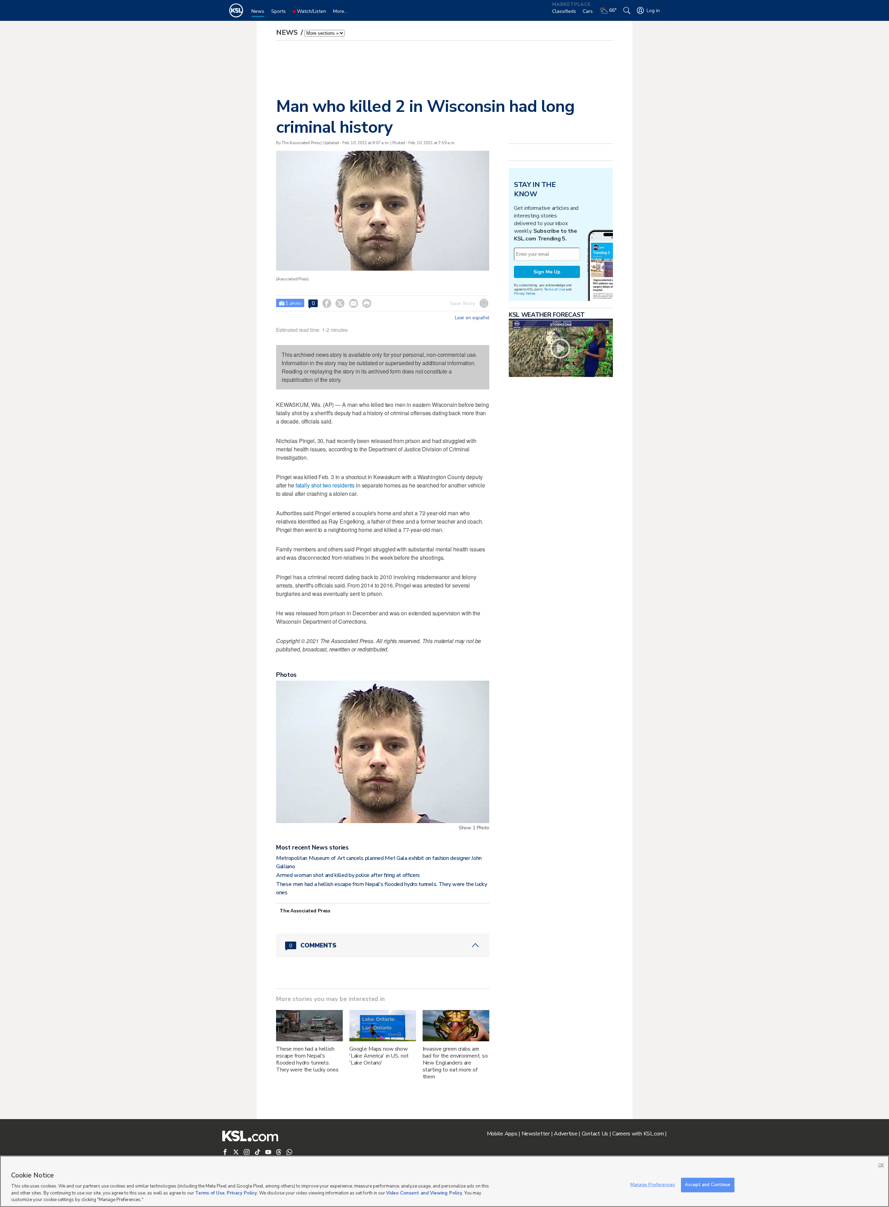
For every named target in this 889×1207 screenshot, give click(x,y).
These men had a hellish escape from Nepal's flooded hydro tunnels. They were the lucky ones (307, 1059)
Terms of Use (554, 289)
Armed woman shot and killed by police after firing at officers (348, 875)
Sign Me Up (546, 272)
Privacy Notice (524, 293)
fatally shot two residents (325, 485)
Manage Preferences (652, 1185)
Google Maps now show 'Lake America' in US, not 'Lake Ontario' (379, 1056)
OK (881, 1165)
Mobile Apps (502, 1134)
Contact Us (595, 1134)
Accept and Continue (707, 1185)
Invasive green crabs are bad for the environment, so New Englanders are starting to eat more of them (455, 1063)
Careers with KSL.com (638, 1134)
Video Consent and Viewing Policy (424, 1193)
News (287, 32)
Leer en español (472, 317)
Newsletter (536, 1134)
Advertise (565, 1134)
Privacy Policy (242, 1193)
